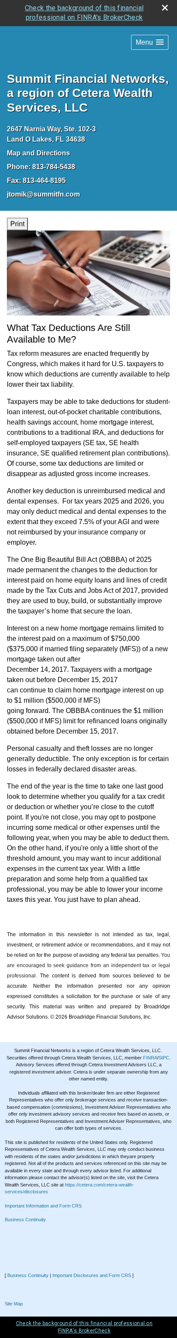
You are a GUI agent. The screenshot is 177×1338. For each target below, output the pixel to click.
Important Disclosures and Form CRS (91, 1275)
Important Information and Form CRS (43, 1205)
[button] (149, 42)
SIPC (164, 1057)
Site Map (14, 1303)
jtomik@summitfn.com (43, 194)
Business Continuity (25, 1219)
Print (17, 224)
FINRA (150, 1057)
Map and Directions (38, 153)
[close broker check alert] (165, 7)
